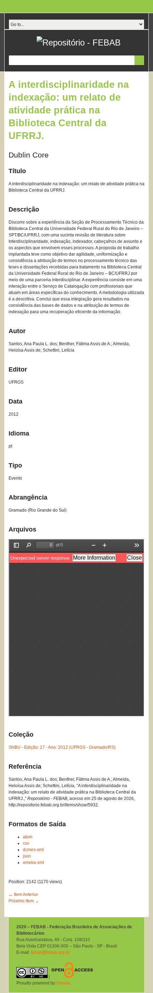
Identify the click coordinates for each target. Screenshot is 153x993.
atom (27, 836)
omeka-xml (33, 862)
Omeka (63, 983)
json (27, 856)
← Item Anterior (23, 894)
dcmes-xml (33, 849)
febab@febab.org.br (50, 952)
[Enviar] (139, 60)
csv (26, 843)
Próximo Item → (24, 900)
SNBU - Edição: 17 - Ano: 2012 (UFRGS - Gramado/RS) (62, 747)
